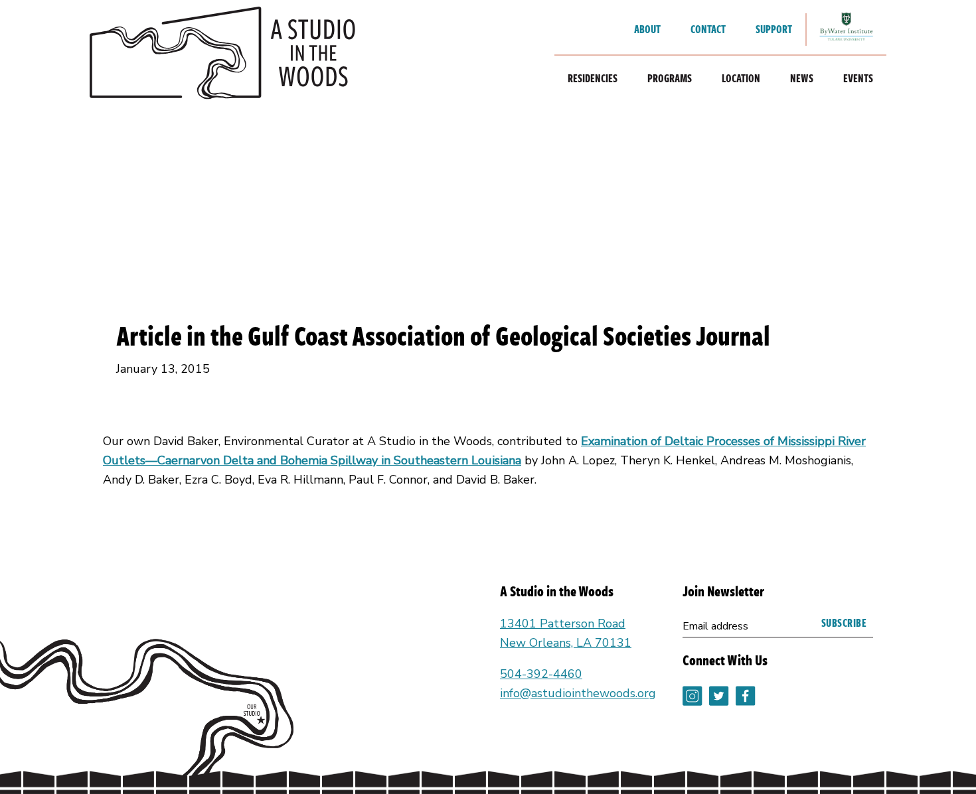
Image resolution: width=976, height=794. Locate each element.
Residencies (592, 78)
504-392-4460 (541, 674)
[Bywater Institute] (846, 29)
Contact (708, 29)
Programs (669, 78)
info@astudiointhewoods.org (578, 693)
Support (774, 29)
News (801, 78)
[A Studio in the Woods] (222, 57)
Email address (715, 626)
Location (741, 78)
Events (858, 78)
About (647, 29)
